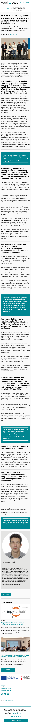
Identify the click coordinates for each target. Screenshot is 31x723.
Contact (3, 685)
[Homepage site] (9, 2)
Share (7, 594)
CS (23, 2)
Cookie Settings (15, 713)
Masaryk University (9, 700)
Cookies (9, 702)
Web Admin (3, 702)
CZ (10, 688)
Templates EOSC (5, 688)
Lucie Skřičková (13, 34)
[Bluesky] (2, 694)
